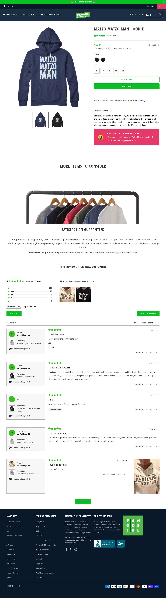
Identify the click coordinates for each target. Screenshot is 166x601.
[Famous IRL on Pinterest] (8, 6)
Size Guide (152, 45)
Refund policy (11, 559)
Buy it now (127, 86)
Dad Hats (39, 531)
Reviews (133, 14)
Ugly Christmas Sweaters (45, 573)
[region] (76, 294)
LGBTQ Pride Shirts (42, 550)
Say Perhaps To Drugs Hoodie (28, 474)
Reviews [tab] (13, 307)
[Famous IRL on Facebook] (4, 6)
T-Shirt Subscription (49, 14)
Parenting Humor (42, 554)
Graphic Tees (40, 526)
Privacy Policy (11, 563)
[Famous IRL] (83, 15)
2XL (122, 71)
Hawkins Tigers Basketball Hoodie (29, 343)
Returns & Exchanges (14, 536)
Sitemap (9, 577)
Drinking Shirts (41, 568)
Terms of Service (12, 554)
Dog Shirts (39, 563)
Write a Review (151, 314)
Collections (29, 14)
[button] (127, 35)
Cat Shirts (39, 559)
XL (116, 71)
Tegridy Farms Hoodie (25, 442)
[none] (41, 120)
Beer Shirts (39, 577)
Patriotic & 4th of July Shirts (46, 545)
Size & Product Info (13, 526)
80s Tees (39, 536)
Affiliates (9, 545)
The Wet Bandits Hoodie (26, 377)
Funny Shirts (40, 522)
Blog (141, 14)
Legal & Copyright (13, 568)
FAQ (7, 531)
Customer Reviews (13, 522)
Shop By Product (11, 14)
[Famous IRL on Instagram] (12, 6)
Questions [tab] (30, 307)
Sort (136, 323)
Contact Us (10, 550)
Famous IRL (16, 586)
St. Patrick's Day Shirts (43, 540)
